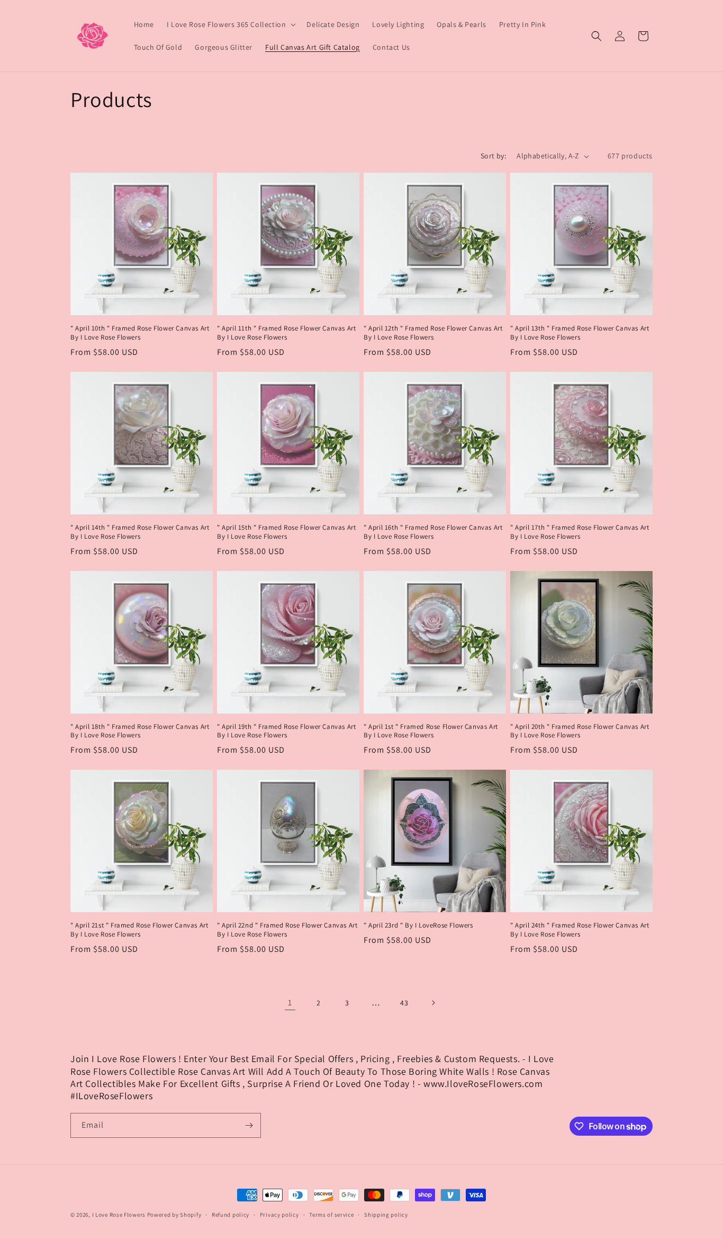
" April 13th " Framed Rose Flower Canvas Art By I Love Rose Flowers (579, 333)
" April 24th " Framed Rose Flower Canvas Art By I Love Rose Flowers (579, 930)
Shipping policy (386, 1214)
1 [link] (290, 1002)
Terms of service (331, 1214)
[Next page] (433, 1002)
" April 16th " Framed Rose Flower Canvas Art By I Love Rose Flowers (433, 532)
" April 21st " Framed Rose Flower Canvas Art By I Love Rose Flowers (139, 930)
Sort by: (493, 156)
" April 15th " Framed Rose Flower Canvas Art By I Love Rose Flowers (286, 532)
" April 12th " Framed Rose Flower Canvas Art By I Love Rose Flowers (433, 333)
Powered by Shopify (174, 1214)
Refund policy (230, 1214)
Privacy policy (279, 1214)
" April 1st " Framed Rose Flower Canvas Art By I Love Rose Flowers (431, 731)
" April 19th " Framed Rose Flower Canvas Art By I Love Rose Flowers (286, 731)
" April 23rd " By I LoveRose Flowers (418, 925)
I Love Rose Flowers (119, 1214)
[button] (230, 24)
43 (404, 1003)
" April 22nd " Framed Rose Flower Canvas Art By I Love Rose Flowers (287, 930)
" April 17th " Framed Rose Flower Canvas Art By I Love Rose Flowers (579, 532)
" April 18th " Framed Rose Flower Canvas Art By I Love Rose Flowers (139, 731)
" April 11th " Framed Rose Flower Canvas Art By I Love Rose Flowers (286, 333)
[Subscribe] (248, 1125)
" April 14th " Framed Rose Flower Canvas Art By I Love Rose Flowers (139, 532)
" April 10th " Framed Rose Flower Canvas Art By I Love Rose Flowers (139, 333)
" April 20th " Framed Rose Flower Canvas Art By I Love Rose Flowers (579, 731)
